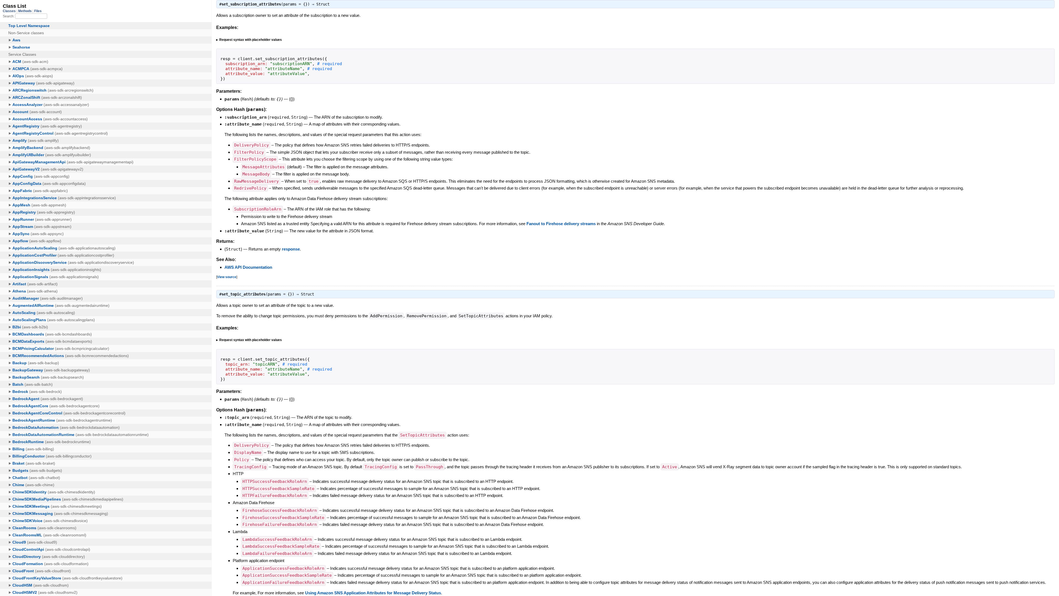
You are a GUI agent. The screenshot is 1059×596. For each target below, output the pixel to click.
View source (226, 277)
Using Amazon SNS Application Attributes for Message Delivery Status (373, 592)
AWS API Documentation (248, 267)
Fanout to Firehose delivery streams (561, 223)
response (291, 249)
